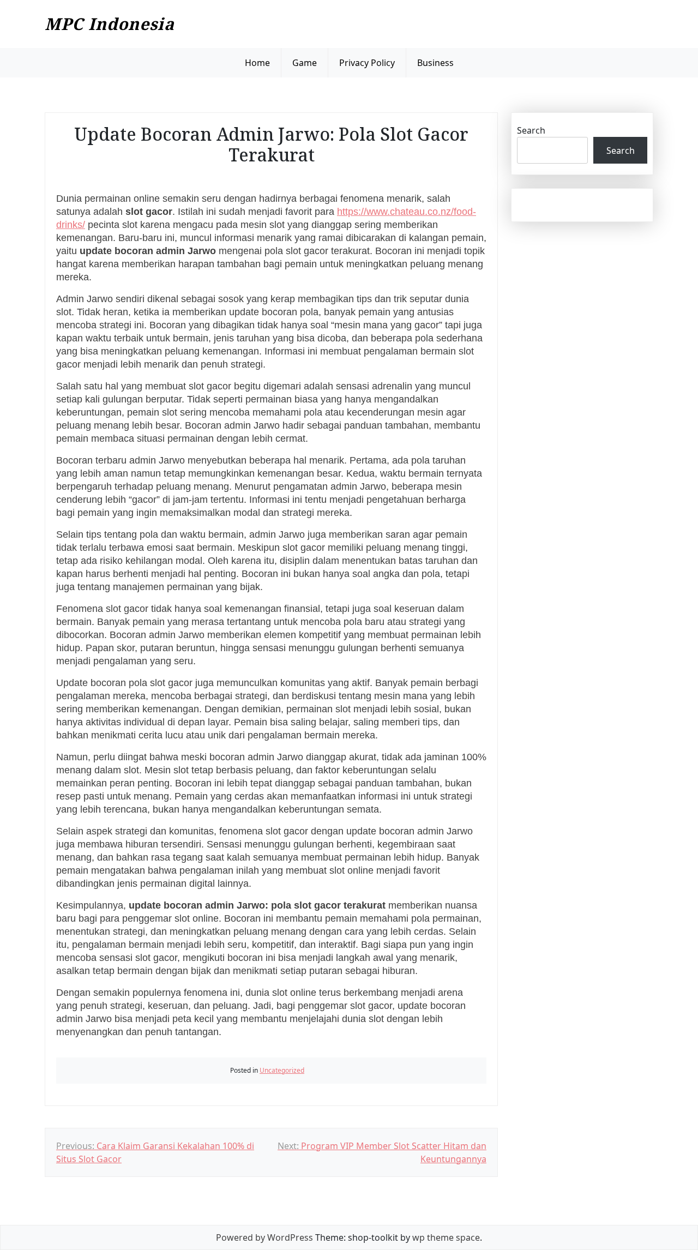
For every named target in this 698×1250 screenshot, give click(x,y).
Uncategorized (282, 1070)
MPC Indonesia (109, 24)
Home (257, 63)
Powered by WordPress (264, 1237)
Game (304, 63)
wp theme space (446, 1237)
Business (435, 63)
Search (531, 130)
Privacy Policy (367, 63)
